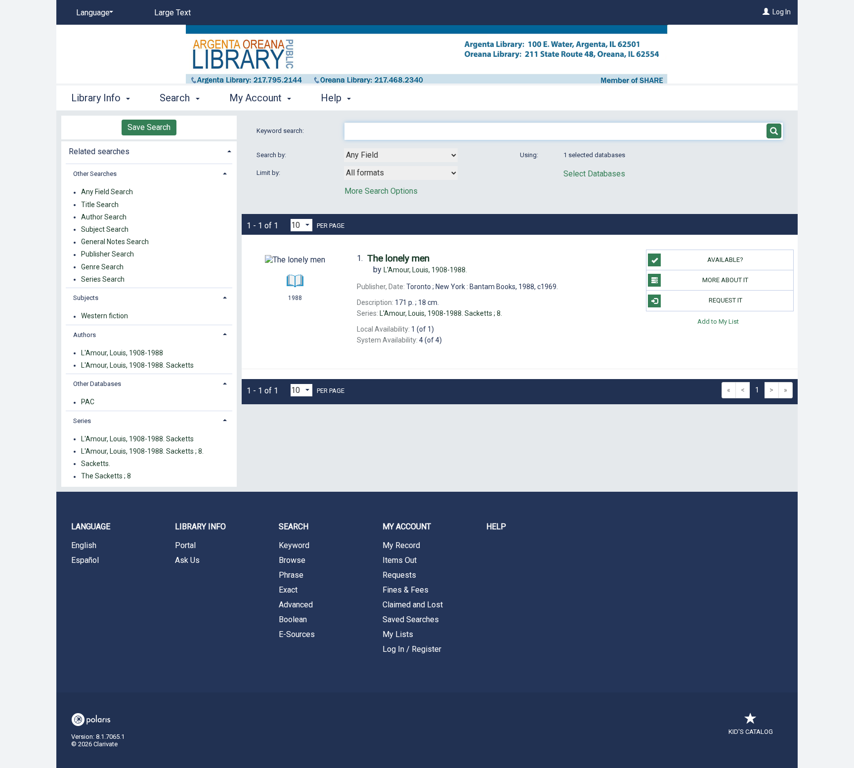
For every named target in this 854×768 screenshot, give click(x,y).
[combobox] (401, 155)
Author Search (104, 217)
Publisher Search (107, 254)
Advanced (296, 604)
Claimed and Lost (413, 604)
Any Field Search (107, 192)
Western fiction (104, 316)
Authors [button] (84, 335)
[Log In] (766, 12)
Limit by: (269, 172)
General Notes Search (115, 242)
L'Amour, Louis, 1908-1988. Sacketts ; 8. (142, 451)
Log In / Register (412, 649)
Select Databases (594, 173)
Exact (288, 590)
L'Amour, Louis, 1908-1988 (122, 353)
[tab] (149, 150)
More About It (725, 280)
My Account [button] (256, 98)
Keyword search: (280, 130)
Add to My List (718, 321)
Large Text (172, 12)
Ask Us (187, 560)
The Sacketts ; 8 (106, 476)
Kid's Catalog (750, 731)
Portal (185, 545)
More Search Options (381, 191)
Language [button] (90, 526)
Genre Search (102, 267)
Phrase (291, 575)
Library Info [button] (97, 98)
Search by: (272, 155)
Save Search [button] (149, 127)
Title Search (100, 205)
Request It (725, 300)
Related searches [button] (99, 151)
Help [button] (332, 98)
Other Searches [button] (95, 173)
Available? (725, 259)
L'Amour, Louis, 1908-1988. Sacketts (137, 365)
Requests (399, 575)
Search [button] (176, 98)
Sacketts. (95, 464)
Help (496, 526)
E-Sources (297, 634)
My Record (401, 545)
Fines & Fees (405, 590)
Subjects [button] (85, 297)
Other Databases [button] (97, 383)
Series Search (103, 279)
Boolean (293, 619)
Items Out (400, 560)
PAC (87, 402)
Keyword (294, 545)
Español (85, 560)
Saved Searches (411, 619)
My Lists (398, 634)
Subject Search (104, 229)
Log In (781, 12)
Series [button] (82, 421)
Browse (292, 560)
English (83, 545)
